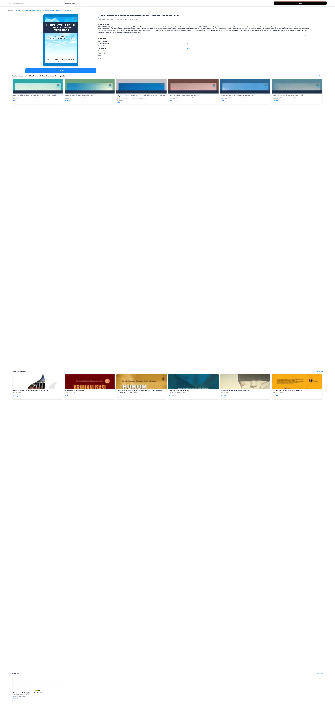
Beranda (10, 10)
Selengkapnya (306, 35)
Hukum (18, 10)
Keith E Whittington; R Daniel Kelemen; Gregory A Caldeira (114, 18)
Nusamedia (190, 51)
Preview (61, 70)
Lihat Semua (319, 76)
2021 (188, 53)
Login (300, 3)
